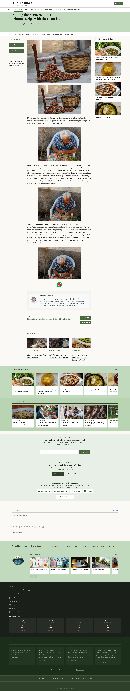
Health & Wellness (92, 549)
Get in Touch (71, 473)
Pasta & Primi (35, 34)
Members (89, 678)
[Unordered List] (27, 527)
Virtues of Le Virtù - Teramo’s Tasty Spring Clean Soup (107, 58)
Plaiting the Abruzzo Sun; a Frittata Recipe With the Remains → (49, 319)
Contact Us (70, 678)
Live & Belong (29, 9)
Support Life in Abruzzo (55, 686)
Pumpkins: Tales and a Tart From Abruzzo (106, 98)
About (106, 3)
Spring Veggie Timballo (103, 117)
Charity (115, 549)
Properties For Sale (105, 549)
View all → (116, 554)
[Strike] (21, 527)
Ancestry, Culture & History (43, 9)
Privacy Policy (80, 678)
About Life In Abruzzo (44, 678)
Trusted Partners (60, 9)
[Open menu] (8, 4)
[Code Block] (32, 527)
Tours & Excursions (66, 546)
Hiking (76, 546)
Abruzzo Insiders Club (67, 684)
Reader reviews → (108, 642)
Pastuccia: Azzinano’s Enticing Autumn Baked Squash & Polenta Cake (108, 78)
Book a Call (58, 473)
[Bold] (13, 527)
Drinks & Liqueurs (57, 34)
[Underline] (19, 527)
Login (116, 511)
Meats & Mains (46, 34)
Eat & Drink (18, 9)
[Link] (35, 527)
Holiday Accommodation (98, 546)
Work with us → (117, 642)
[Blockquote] (29, 527)
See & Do (9, 9)
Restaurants (54, 546)
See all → (116, 369)
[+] (40, 526)
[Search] (111, 3)
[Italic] (16, 527)
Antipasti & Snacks (24, 34)
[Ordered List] (24, 527)
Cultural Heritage (112, 546)
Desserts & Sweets (70, 34)
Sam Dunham (49, 295)
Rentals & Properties (73, 9)
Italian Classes (85, 546)
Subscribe (118, 3)
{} (37, 526)
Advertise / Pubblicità (58, 678)
